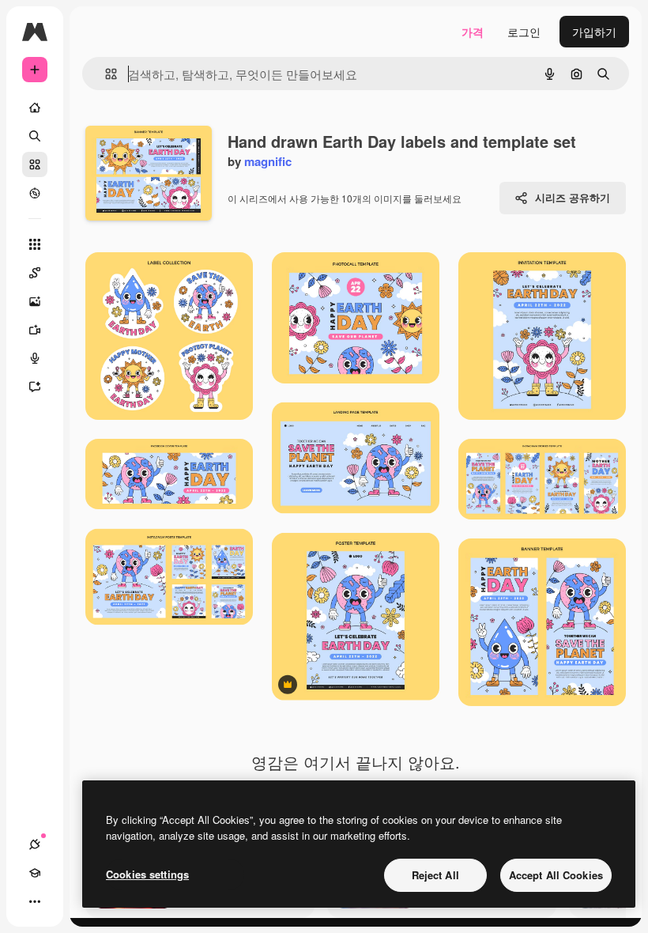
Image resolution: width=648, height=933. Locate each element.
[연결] (34, 844)
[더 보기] (34, 901)
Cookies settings (147, 874)
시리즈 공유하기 (572, 197)
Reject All (435, 874)
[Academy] (34, 873)
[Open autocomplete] (104, 74)
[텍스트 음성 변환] (34, 358)
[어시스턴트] (34, 386)
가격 (473, 32)
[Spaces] (34, 272)
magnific (268, 161)
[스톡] (34, 164)
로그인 (524, 32)
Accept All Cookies (556, 874)
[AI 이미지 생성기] (34, 301)
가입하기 (594, 32)
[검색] (34, 136)
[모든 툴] (34, 244)
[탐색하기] (34, 193)
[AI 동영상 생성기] (34, 329)
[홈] (34, 107)
